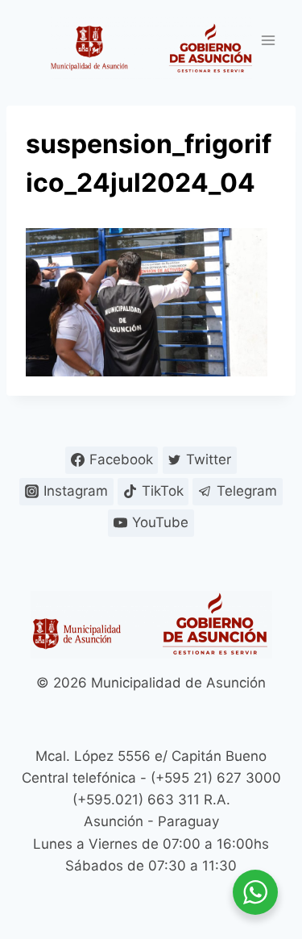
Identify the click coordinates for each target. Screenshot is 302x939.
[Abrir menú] (268, 39)
